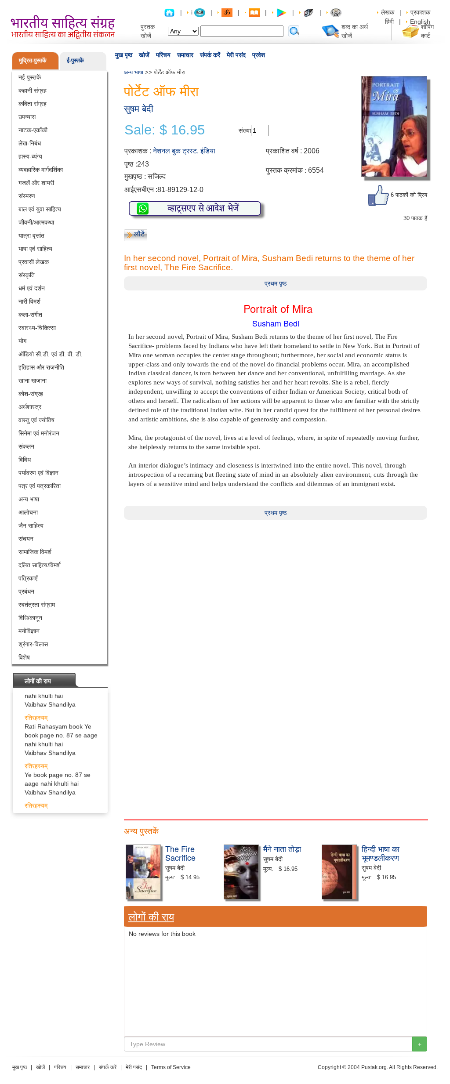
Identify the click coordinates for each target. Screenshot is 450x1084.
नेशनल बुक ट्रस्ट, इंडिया (184, 151)
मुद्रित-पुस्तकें (33, 60)
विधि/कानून (30, 617)
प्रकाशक (420, 12)
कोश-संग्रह (30, 393)
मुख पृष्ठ (123, 54)
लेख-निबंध (29, 143)
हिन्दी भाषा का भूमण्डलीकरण (380, 853)
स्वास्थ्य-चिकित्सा (37, 327)
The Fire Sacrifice (180, 853)
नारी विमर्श (29, 301)
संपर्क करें (210, 54)
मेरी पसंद (236, 54)
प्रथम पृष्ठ (276, 283)
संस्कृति (26, 275)
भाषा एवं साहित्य (35, 248)
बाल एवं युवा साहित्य (39, 209)
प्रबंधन (26, 591)
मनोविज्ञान (29, 630)
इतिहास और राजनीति (41, 367)
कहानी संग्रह (32, 90)
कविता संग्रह (32, 103)
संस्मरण (26, 195)
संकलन (26, 446)
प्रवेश (258, 54)
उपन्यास (27, 116)
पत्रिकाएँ (27, 578)
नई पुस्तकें (29, 77)
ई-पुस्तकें (75, 60)
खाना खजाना (32, 380)
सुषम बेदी (138, 109)
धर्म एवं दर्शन (31, 288)
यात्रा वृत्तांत (31, 235)
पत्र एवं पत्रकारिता (39, 485)
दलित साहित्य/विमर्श (39, 565)
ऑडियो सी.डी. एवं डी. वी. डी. (50, 354)
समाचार (185, 54)
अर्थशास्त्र (29, 406)
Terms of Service (171, 1067)
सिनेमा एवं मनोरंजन (38, 433)
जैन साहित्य (31, 525)
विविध (24, 459)
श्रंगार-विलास (33, 644)
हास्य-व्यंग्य (30, 156)
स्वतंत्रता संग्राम (36, 604)
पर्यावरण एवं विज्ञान (38, 472)
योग (22, 340)
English (420, 21)
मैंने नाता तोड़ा (282, 848)
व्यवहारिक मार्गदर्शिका (40, 169)
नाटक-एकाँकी (32, 130)
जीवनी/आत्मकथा (36, 222)
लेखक (387, 12)
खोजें (144, 54)
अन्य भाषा (28, 499)
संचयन (25, 538)
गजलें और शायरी (36, 182)
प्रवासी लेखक (33, 261)
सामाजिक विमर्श (34, 551)
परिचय (163, 54)
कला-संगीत (30, 314)
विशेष (24, 657)
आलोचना (28, 512)
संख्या (245, 130)
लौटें (139, 234)
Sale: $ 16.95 (164, 130)
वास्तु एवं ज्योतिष (36, 420)
